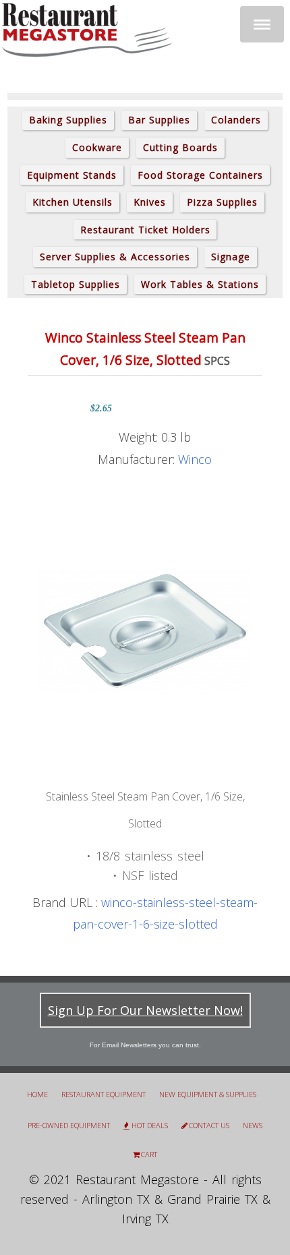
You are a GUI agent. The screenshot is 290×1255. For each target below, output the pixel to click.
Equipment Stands (72, 175)
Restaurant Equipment (103, 1094)
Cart (149, 1154)
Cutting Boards (180, 147)
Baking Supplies (68, 119)
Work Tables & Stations (200, 284)
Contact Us (209, 1125)
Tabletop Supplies (75, 284)
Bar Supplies (159, 119)
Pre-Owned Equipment (69, 1125)
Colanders (236, 119)
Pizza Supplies (222, 202)
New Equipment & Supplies (207, 1094)
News (252, 1125)
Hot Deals (150, 1125)
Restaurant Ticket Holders (145, 229)
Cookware (97, 147)
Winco (195, 459)
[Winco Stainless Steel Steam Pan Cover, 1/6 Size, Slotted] (145, 630)
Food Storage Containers (200, 175)
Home (37, 1094)
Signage (230, 256)
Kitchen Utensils (72, 202)
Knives (150, 202)
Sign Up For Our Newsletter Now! (145, 1010)
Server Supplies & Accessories (115, 256)
